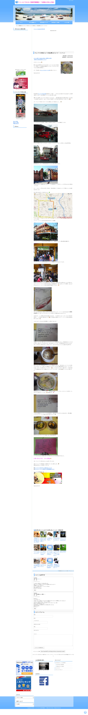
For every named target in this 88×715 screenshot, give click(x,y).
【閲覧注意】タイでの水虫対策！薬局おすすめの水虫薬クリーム (56, 566)
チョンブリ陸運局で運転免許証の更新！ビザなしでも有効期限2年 (50, 566)
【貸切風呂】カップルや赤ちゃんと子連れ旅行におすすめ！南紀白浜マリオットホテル (37, 540)
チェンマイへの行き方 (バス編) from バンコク (43, 467)
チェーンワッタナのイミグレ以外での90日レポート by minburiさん (50, 553)
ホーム (21, 22)
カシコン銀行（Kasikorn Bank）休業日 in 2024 (42, 58)
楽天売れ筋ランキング (44, 22)
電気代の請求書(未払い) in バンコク (63, 552)
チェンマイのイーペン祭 (45, 70)
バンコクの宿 (66, 22)
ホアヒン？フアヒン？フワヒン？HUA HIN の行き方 (63, 539)
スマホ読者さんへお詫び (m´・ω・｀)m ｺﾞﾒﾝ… (50, 539)
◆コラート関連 (15, 122)
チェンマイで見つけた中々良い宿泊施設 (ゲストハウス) (64, 654)
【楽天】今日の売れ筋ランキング (40, 59)
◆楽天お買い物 (15, 123)
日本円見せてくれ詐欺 (55, 22)
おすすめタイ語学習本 (60, 664)
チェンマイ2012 (26, 25)
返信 (35, 590)
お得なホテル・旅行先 (60, 666)
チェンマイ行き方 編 (42, 93)
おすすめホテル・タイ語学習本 (60, 662)
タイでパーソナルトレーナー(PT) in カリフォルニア (37, 552)
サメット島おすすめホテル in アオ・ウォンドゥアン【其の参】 (43, 553)
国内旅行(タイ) (21, 25)
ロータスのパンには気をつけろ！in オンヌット (43, 565)
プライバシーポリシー (59, 669)
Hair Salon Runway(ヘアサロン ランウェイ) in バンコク (57, 540)
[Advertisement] (53, 40)
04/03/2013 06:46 (37, 596)
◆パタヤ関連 (15, 121)
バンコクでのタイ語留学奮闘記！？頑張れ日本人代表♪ (36, 2)
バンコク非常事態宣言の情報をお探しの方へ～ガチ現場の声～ (37, 566)
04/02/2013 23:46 (37, 581)
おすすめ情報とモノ (32, 22)
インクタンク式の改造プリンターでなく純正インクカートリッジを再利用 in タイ (56, 553)
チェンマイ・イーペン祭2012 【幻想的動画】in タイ (44, 469)
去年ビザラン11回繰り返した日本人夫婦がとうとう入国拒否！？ (43, 540)
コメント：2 (71, 570)
